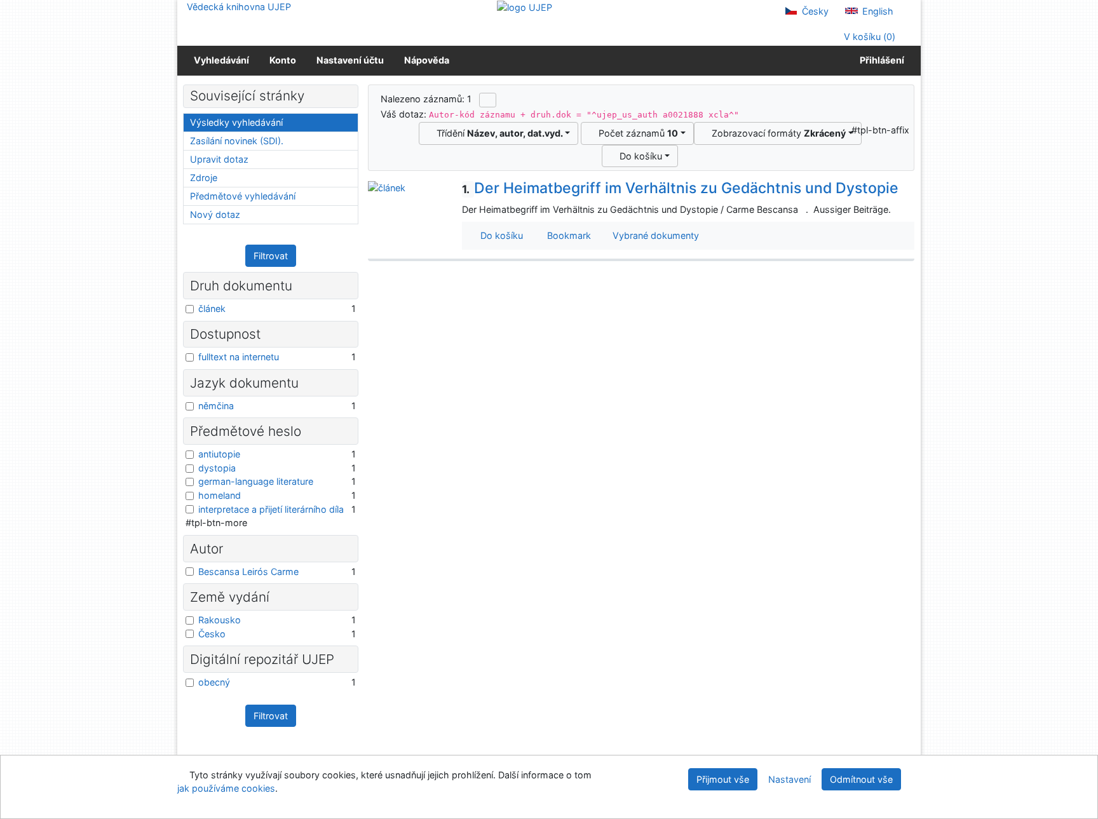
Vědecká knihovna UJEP (239, 6)
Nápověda (426, 60)
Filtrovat (271, 255)
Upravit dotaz (219, 159)
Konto (282, 60)
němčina (216, 405)
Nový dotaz (215, 214)
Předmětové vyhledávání (242, 196)
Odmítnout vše (861, 779)
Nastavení (789, 779)
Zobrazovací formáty (776, 133)
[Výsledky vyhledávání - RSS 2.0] (487, 100)
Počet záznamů (635, 133)
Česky (814, 11)
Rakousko (219, 619)
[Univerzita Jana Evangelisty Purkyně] (524, 6)
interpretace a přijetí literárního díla (271, 509)
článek (212, 308)
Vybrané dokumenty (654, 235)
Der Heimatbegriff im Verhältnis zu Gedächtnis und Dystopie (680, 188)
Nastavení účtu (350, 60)
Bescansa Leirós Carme (248, 571)
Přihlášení (880, 60)
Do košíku (638, 156)
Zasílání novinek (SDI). (236, 140)
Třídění (497, 133)
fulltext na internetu (238, 356)
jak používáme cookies (226, 788)
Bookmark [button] (566, 235)
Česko (212, 633)
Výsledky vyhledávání (236, 122)
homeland (219, 495)
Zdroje (203, 177)
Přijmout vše (722, 779)
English (876, 11)
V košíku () (868, 36)
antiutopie (219, 454)
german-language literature (255, 481)
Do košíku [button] (499, 235)
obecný (214, 682)
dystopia (217, 468)
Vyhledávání (221, 60)
